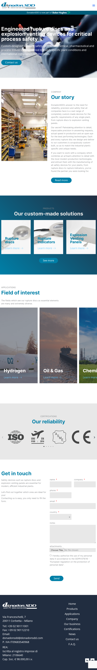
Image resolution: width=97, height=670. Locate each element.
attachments (56, 546)
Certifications (72, 629)
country (54, 512)
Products (72, 609)
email (52, 501)
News (72, 634)
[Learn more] (22, 248)
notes (52, 523)
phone (53, 490)
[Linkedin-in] (87, 660)
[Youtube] (92, 660)
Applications (72, 614)
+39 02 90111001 (18, 626)
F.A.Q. (72, 644)
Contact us (72, 639)
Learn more (12, 248)
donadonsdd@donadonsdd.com (23, 638)
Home (72, 604)
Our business (72, 624)
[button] (94, 5)
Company (72, 619)
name (53, 479)
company (78, 479)
